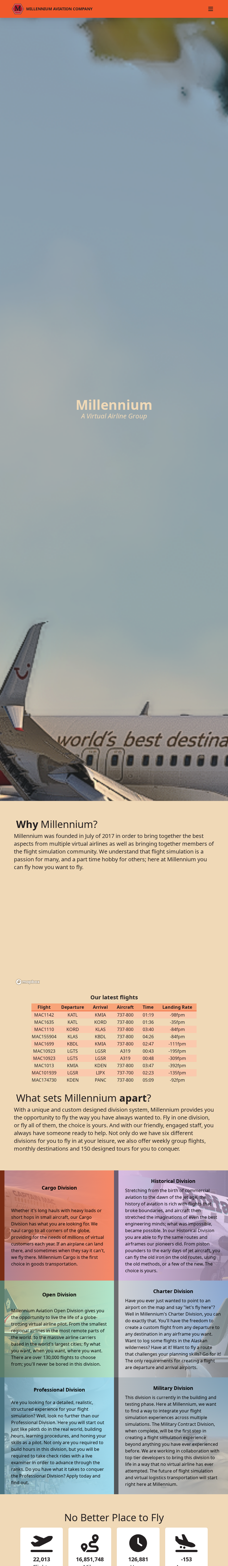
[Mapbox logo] (28, 982)
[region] (114, 933)
